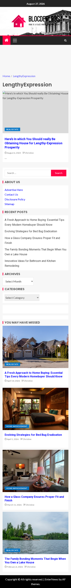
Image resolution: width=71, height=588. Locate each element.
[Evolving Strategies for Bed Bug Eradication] (35, 409)
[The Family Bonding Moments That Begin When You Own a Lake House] (35, 533)
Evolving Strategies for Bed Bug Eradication (31, 231)
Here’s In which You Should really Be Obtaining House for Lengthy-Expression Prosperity (33, 143)
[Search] (65, 40)
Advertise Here (14, 189)
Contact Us (11, 194)
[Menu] (14, 40)
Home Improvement (16, 426)
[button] (14, 40)
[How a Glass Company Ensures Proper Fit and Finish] (35, 471)
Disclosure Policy (15, 199)
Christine (29, 153)
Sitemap (9, 204)
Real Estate (12, 129)
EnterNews (51, 579)
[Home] (6, 40)
